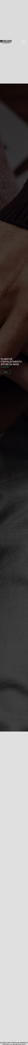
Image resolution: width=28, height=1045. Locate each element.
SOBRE (5, 372)
